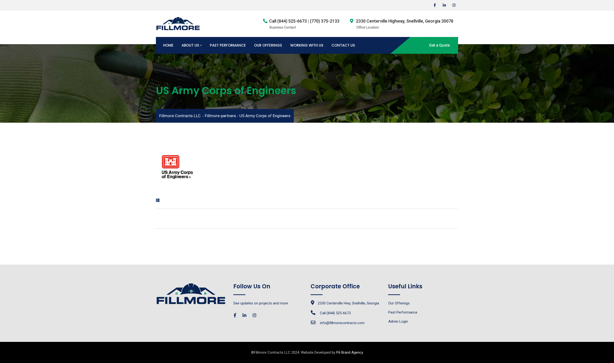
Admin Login (398, 321)
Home (168, 45)
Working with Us (306, 45)
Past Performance (228, 45)
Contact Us (343, 45)
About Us (190, 45)
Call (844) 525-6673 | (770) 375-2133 (304, 21)
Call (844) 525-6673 (335, 313)
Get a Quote (439, 45)
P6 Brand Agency (349, 352)
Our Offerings (268, 45)
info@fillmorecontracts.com (342, 323)
